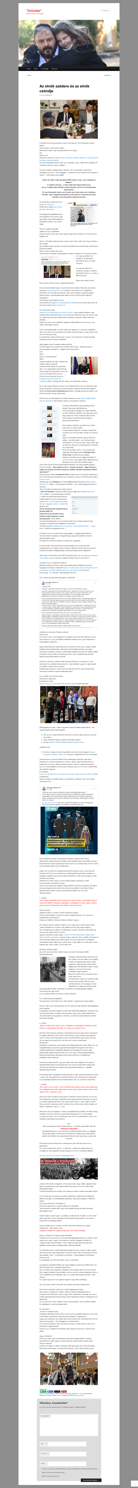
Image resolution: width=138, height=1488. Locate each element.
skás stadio (71, 303)
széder (54, 1395)
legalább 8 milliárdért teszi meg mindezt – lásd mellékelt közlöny (67, 526)
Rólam (36, 69)
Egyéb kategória (60, 1393)
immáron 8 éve (44, 479)
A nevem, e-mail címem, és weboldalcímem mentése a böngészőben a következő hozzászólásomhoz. (70, 1469)
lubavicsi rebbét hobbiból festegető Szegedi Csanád (67, 742)
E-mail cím (45, 1453)
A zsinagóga (44, 69)
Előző (28, 75)
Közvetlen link (71, 1395)
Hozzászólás (45, 1416)
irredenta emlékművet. (58, 305)
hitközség (68, 1393)
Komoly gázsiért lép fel (54, 290)
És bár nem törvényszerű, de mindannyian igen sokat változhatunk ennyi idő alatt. (66, 774)
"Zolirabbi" (34, 10)
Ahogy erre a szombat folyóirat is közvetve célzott (56, 312)
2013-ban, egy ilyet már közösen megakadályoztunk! (57, 1155)
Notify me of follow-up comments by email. (53, 1472)
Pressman (49, 1395)
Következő (108, 75)
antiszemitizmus (50, 1393)
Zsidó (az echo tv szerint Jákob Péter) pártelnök (55, 683)
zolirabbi (64, 1395)
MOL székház (59, 303)
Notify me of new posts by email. (50, 1476)
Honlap (43, 1463)
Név (44, 1443)
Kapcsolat (54, 69)
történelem (75, 1393)
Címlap (29, 69)
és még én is (49, 204)
